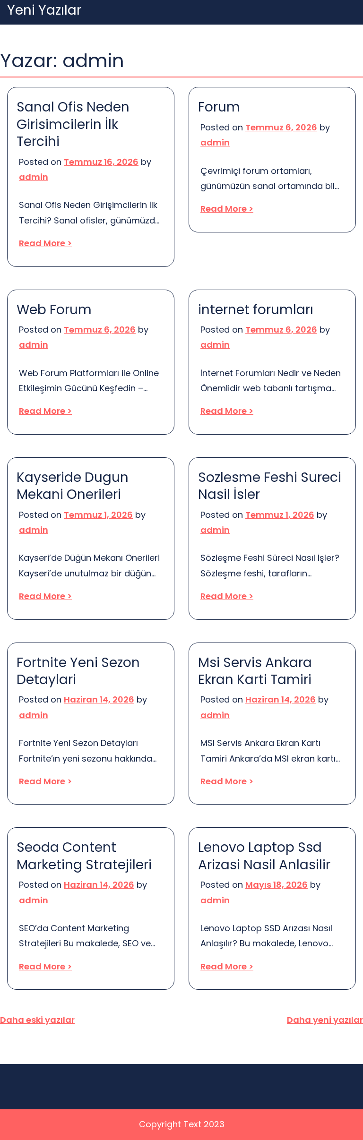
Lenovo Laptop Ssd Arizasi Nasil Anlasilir (264, 856)
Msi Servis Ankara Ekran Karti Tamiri (255, 671)
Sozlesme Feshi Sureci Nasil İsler (269, 486)
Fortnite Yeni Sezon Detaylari (78, 671)
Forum (219, 107)
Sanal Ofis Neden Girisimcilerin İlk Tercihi (73, 124)
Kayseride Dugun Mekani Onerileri (73, 486)
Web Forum (54, 309)
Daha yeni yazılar (325, 1020)
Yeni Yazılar (44, 10)
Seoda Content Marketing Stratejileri (84, 856)
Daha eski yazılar (37, 1020)
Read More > (45, 243)
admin (33, 177)
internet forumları (255, 309)
